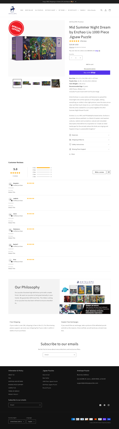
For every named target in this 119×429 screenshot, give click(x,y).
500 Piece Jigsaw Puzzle (50, 384)
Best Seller (46, 378)
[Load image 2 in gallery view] (26, 83)
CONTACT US (12, 388)
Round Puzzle (47, 388)
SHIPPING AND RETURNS (15, 381)
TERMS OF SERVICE (13, 391)
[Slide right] (63, 83)
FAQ (9, 378)
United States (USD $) (16, 421)
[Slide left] (10, 83)
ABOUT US (11, 375)
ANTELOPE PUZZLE (97, 422)
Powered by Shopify (106, 422)
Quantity (71, 54)
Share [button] (73, 154)
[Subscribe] (74, 355)
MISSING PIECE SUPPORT (15, 384)
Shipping (71, 47)
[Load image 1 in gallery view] (17, 83)
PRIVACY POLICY (13, 394)
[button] (51, 10)
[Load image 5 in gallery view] (55, 83)
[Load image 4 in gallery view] (46, 83)
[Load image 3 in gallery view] (36, 83)
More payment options (89, 68)
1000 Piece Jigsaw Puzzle (50, 381)
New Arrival (46, 375)
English (30, 421)
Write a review (99, 172)
